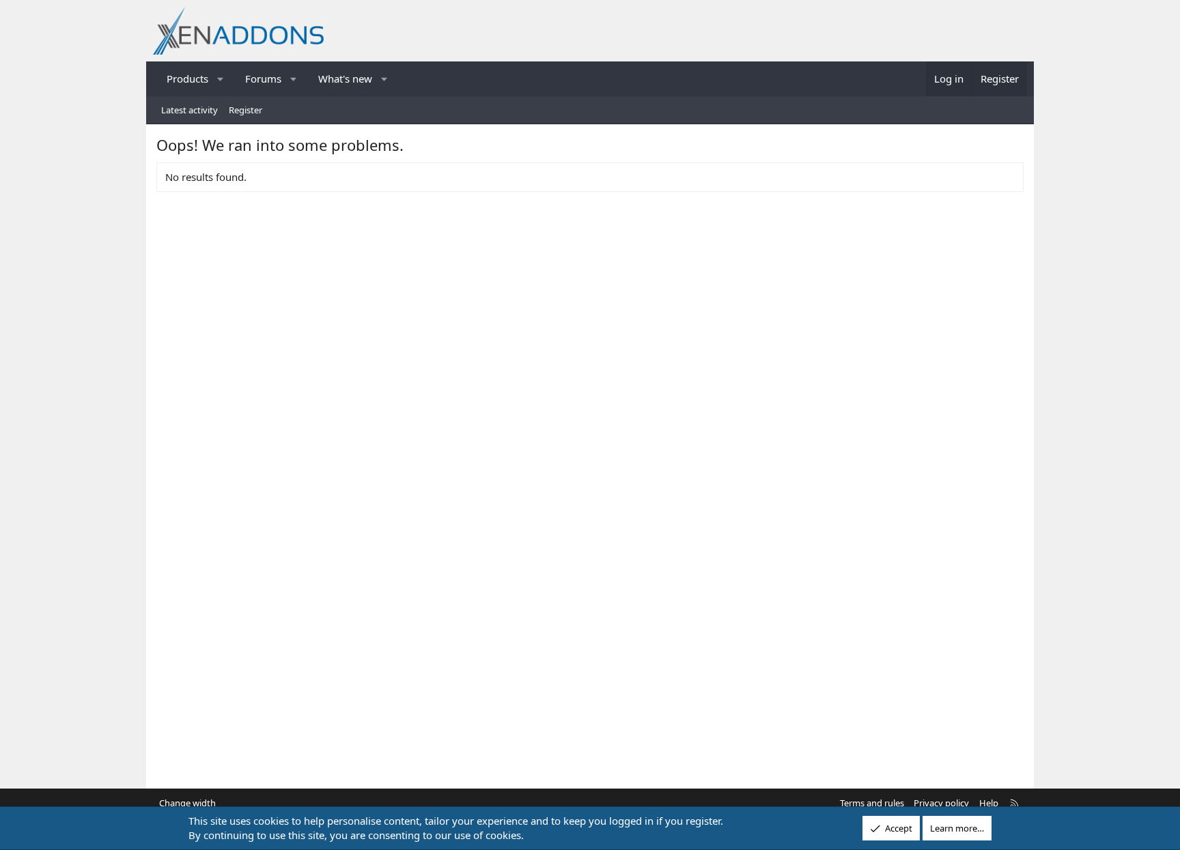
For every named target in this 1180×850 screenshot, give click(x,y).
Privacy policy (941, 803)
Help (988, 803)
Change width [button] (187, 803)
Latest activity (189, 110)
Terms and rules (872, 803)
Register (245, 110)
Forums (263, 78)
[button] (220, 78)
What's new (345, 78)
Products (187, 78)
